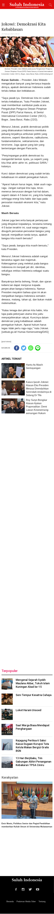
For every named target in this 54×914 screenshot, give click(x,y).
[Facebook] (16, 348)
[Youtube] (37, 889)
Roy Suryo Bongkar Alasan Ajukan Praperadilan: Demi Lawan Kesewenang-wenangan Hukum (37, 406)
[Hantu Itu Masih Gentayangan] (13, 370)
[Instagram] (23, 889)
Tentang (42, 901)
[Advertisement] (27, 539)
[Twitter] (23, 348)
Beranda (10, 901)
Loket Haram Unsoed (28, 710)
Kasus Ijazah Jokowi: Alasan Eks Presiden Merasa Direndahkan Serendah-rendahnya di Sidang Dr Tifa (38, 388)
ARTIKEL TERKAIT (12, 358)
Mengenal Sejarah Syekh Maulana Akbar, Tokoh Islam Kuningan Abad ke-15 (33, 683)
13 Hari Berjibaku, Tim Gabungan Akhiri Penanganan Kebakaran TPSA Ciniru (33, 762)
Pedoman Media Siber (26, 901)
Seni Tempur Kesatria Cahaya (33, 695)
